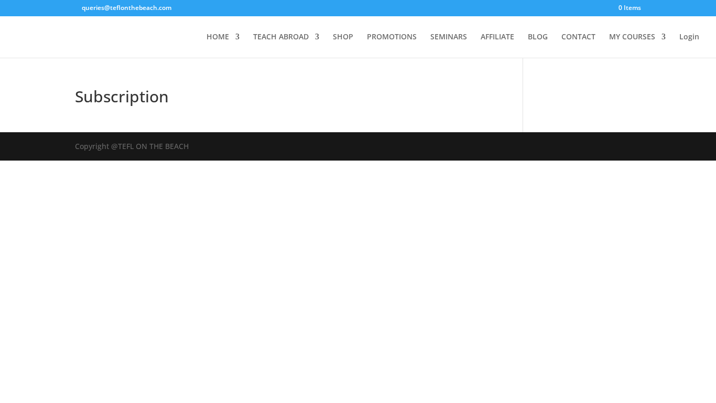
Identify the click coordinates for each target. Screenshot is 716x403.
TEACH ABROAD (281, 37)
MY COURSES (632, 37)
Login (689, 37)
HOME (218, 37)
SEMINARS (448, 37)
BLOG (538, 37)
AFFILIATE (497, 37)
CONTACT (578, 37)
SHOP (343, 37)
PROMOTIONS (392, 37)
